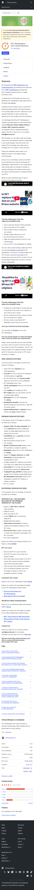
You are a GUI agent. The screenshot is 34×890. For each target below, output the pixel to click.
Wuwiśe (5, 71)
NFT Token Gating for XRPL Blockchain (17, 616)
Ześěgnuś (5, 53)
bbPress (5, 858)
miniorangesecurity (10, 737)
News (3, 828)
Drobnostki (6, 59)
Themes (20, 828)
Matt (4, 855)
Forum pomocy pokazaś (9, 815)
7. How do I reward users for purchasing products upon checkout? (12, 688)
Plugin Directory (6, 7)
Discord (27, 634)
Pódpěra (5, 76)
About (3, 825)
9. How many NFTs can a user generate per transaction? (10, 701)
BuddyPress (6, 861)
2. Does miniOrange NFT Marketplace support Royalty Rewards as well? (13, 657)
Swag (20, 847)
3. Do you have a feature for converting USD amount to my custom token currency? (14, 663)
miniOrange (17, 48)
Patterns (20, 833)
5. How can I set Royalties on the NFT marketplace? (9, 676)
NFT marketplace (12, 90)
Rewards (26, 771)
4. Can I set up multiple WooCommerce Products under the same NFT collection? (14, 670)
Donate (21, 844)
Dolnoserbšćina (9, 868)
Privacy (4, 833)
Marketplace (26, 768)
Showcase (21, 825)
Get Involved (21, 839)
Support (4, 841)
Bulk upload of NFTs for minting (14, 596)
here (13, 103)
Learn (3, 839)
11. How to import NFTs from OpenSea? (13, 714)
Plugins (20, 830)
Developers (5, 844)
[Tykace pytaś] (18, 12)
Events (20, 841)
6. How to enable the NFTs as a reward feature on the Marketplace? (12, 682)
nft (31, 768)
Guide (15, 330)
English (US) (29, 764)
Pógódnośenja (7, 63)
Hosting (4, 830)
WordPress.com (7, 852)
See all (30, 803)
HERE (14, 544)
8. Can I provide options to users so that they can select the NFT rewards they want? (10, 695)
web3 (30, 771)
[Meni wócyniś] (31, 2)
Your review (5, 803)
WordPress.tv (6, 847)
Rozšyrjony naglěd (7, 776)
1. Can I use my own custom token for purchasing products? (11, 651)
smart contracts (17, 250)
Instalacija (6, 67)
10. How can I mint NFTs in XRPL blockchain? (9, 708)
